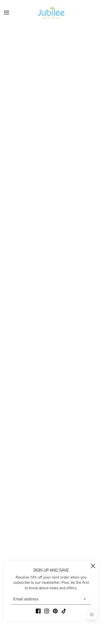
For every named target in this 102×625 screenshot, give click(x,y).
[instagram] (47, 611)
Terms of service (51, 558)
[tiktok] (64, 611)
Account (51, 536)
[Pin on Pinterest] (50, 230)
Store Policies (51, 515)
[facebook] (38, 611)
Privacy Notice (51, 529)
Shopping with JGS (51, 522)
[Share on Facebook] (34, 230)
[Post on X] (42, 230)
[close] (93, 566)
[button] (67, 230)
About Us (51, 500)
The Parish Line (51, 141)
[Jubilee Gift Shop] (51, 12)
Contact (51, 507)
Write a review (51, 354)
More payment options (51, 217)
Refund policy (51, 544)
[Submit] (85, 599)
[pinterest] (55, 611)
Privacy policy (51, 551)
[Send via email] (59, 230)
